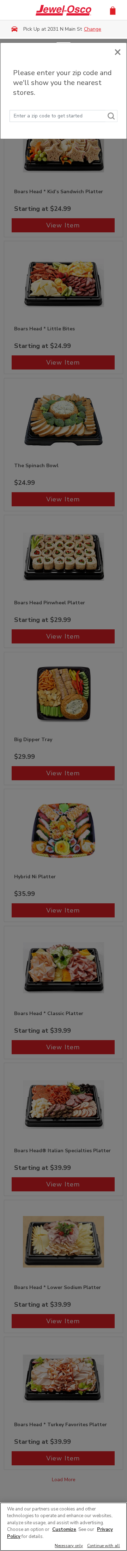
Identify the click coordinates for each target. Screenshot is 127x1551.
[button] (112, 10)
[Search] (111, 116)
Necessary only (69, 1546)
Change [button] (92, 29)
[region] (63, 1526)
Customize (64, 1529)
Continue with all (103, 1546)
